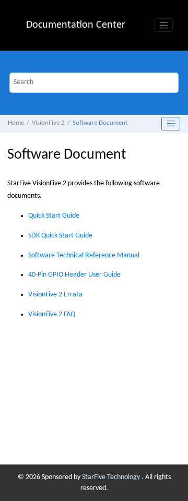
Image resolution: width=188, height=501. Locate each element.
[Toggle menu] (163, 25)
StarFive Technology (112, 477)
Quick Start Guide (53, 216)
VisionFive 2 (48, 123)
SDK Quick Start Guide (60, 236)
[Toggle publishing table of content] (170, 123)
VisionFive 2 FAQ (51, 314)
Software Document (100, 123)
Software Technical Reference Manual (83, 255)
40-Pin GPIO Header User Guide (74, 275)
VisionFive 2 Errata (55, 295)
